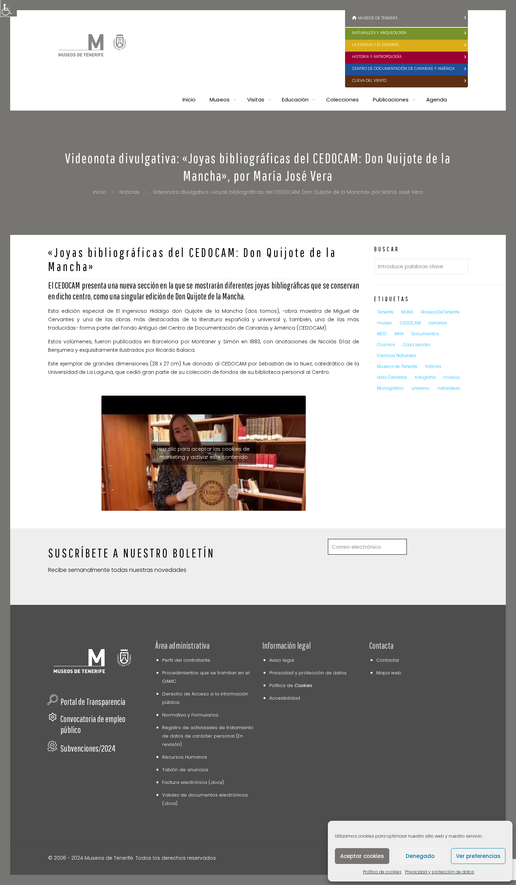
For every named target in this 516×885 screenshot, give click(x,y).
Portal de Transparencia (92, 701)
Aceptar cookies (362, 856)
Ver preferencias (478, 856)
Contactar (387, 660)
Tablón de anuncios (185, 769)
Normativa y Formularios (190, 715)
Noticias (129, 192)
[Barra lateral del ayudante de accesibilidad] (8, 8)
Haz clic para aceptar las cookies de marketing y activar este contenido (203, 453)
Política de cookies (382, 872)
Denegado (420, 856)
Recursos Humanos (184, 757)
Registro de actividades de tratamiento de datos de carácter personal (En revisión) (207, 736)
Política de (290, 685)
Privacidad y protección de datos (439, 872)
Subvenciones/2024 (87, 748)
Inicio (99, 192)
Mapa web (388, 672)
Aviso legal (281, 660)
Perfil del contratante (186, 660)
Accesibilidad (284, 698)
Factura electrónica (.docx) (193, 782)
